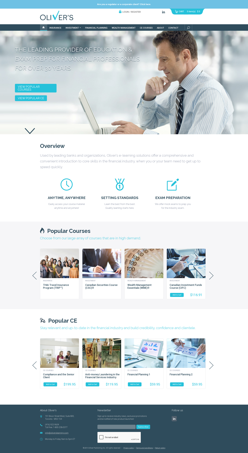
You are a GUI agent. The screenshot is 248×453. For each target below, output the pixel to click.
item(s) (193, 11)
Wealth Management (123, 28)
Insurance (55, 28)
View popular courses (29, 88)
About (160, 28)
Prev (34, 276)
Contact (173, 28)
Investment (72, 28)
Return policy (160, 448)
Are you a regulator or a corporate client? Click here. (124, 4)
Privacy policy (128, 448)
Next (211, 276)
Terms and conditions (144, 448)
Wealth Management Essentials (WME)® (139, 286)
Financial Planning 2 (181, 374)
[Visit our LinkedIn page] (174, 418)
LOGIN (125, 12)
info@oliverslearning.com (56, 433)
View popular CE (31, 98)
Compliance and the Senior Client (58, 376)
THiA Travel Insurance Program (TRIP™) (56, 286)
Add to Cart (177, 295)
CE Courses (146, 28)
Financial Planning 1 (138, 374)
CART (181, 11)
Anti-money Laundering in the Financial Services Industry (102, 376)
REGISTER (136, 12)
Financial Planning (96, 28)
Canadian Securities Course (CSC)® (101, 286)
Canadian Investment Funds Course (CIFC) (186, 286)
